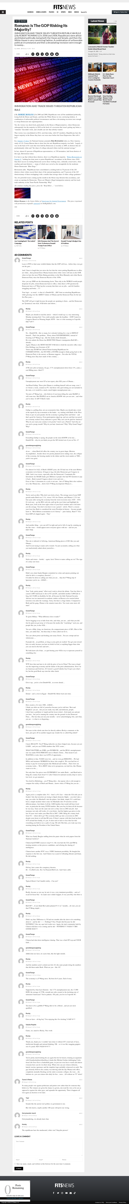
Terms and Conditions (111, 1202)
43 (34, 48)
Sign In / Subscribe (121, 12)
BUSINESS (30, 12)
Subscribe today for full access (15, 1196)
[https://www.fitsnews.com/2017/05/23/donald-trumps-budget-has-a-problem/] (71, 232)
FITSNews (42, 248)
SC (57, 12)
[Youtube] (67, 1193)
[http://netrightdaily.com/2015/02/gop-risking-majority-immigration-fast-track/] (22, 198)
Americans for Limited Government (54, 201)
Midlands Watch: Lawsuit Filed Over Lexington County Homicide (94, 77)
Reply (80, 258)
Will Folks (19, 246)
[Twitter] (59, 1193)
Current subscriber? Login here (15, 1198)
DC (16, 21)
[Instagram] (63, 1193)
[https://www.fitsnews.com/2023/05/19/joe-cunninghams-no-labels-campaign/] (25, 232)
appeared (37, 203)
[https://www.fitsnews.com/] (64, 7)
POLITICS (51, 12)
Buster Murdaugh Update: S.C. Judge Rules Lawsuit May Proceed (95, 99)
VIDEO (70, 12)
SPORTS (63, 12)
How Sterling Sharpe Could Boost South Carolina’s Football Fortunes (109, 100)
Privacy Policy (122, 1202)
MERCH (76, 12)
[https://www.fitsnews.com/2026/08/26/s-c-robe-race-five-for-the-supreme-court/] (109, 67)
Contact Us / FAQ (99, 1202)
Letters (18, 48)
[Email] (72, 1193)
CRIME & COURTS (41, 12)
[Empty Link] (114, 21)
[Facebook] (55, 1193)
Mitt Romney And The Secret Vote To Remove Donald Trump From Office (48, 243)
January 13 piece (23, 141)
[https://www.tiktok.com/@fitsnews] (75, 1193)
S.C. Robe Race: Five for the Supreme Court (108, 76)
